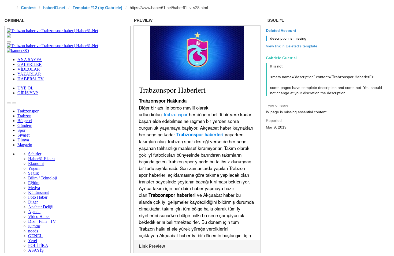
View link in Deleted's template (291, 46)
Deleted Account (281, 30)
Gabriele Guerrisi (281, 58)
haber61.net (54, 7)
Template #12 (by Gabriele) (97, 7)
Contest (28, 7)
